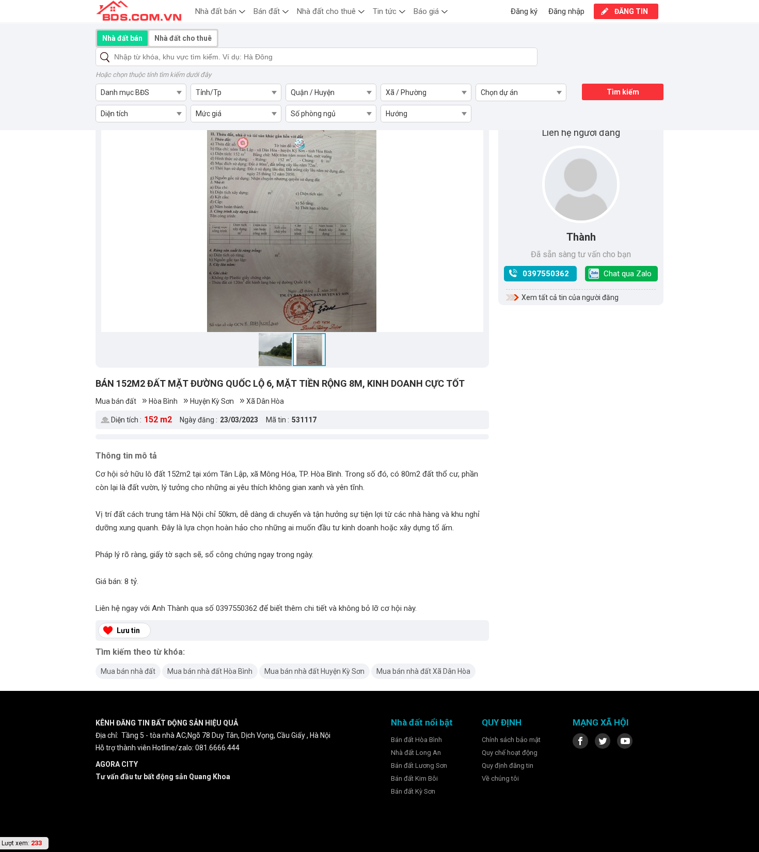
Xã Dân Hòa (265, 401)
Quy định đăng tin (507, 765)
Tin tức (385, 11)
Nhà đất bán (215, 11)
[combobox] (140, 92)
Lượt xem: (15, 843)
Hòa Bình (163, 401)
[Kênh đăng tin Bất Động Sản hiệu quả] (139, 11)
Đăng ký (524, 11)
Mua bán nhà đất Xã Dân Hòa (423, 671)
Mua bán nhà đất (128, 671)
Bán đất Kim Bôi (414, 778)
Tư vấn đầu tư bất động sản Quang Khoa (163, 776)
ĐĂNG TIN (631, 11)
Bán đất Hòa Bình (416, 740)
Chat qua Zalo (628, 273)
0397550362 (546, 273)
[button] (110, 223)
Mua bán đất (116, 401)
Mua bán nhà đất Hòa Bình (209, 671)
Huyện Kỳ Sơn (212, 401)
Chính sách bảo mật (511, 740)
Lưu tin (128, 630)
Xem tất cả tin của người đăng (570, 297)
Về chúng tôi (500, 778)
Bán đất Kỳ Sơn (413, 791)
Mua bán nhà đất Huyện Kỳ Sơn (314, 671)
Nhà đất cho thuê (326, 11)
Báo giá (426, 11)
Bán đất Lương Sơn (419, 765)
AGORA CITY (117, 764)
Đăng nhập (566, 11)
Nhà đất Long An (416, 752)
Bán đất (267, 11)
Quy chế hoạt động (509, 752)
